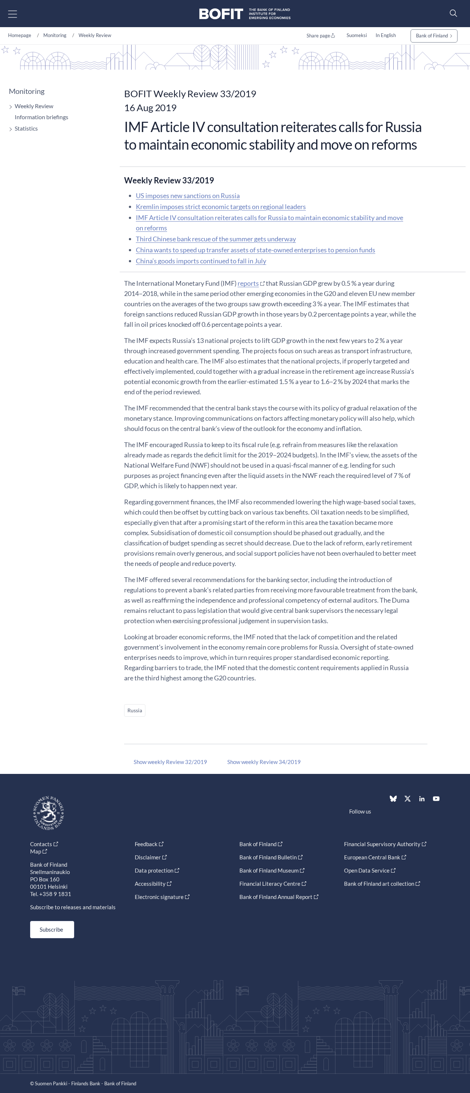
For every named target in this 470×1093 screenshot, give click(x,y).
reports (248, 283)
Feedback (146, 844)
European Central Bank (372, 857)
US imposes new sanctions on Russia (188, 195)
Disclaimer (148, 857)
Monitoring (54, 35)
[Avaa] (9, 107)
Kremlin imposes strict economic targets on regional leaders (221, 206)
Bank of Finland (432, 36)
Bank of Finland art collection (379, 883)
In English (386, 35)
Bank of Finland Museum (269, 870)
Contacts (41, 844)
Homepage (19, 35)
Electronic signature (159, 896)
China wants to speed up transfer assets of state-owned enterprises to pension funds (255, 250)
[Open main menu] (19, 14)
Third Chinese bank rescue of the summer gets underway (216, 239)
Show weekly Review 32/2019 (170, 761)
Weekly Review (95, 35)
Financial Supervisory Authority (382, 844)
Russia (134, 710)
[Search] (451, 13)
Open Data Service (367, 870)
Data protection (154, 870)
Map (35, 851)
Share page (318, 36)
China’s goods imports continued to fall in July (201, 261)
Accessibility (150, 883)
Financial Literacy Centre (269, 883)
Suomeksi (357, 35)
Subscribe (51, 929)
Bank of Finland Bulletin (268, 857)
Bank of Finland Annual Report (275, 896)
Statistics (26, 128)
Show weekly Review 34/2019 (264, 761)
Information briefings (41, 116)
